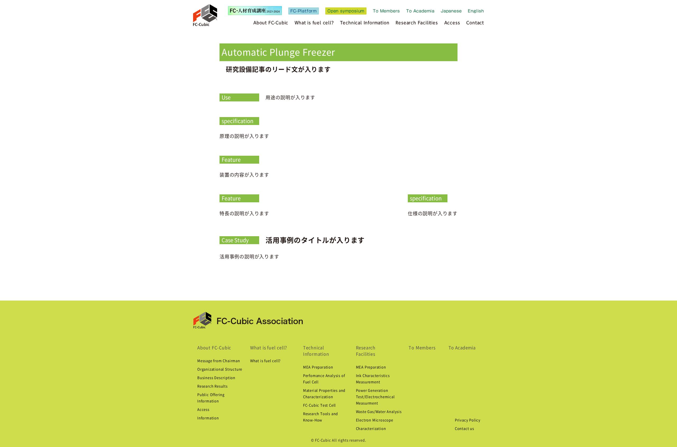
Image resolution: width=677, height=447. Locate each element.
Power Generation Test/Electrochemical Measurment (375, 397)
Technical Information (365, 23)
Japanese (451, 11)
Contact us (464, 428)
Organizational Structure (219, 369)
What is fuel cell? (268, 348)
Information (208, 418)
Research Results (212, 386)
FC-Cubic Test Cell (319, 405)
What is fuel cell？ (314, 23)
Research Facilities (417, 23)
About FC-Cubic (270, 23)
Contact (475, 23)
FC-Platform (303, 11)
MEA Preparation (318, 367)
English (476, 11)
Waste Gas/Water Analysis (379, 411)
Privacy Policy (468, 420)
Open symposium (345, 11)
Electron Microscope (374, 420)
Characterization (371, 428)
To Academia (420, 11)
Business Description (216, 377)
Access (452, 23)
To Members (386, 11)
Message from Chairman (218, 361)
